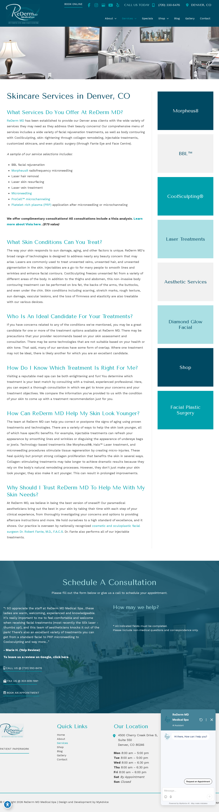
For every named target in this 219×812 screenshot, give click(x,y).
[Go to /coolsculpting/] (185, 196)
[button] (73, 5)
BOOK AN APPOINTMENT (22, 692)
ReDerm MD (15, 120)
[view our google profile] (103, 5)
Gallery (61, 755)
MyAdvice (102, 802)
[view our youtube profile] (110, 5)
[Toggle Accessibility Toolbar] (7, 804)
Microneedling (21, 193)
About (61, 738)
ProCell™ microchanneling (30, 199)
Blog (60, 751)
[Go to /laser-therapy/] (185, 239)
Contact (62, 759)
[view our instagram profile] (96, 5)
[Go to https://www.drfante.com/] (185, 410)
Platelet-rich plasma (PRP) (31, 204)
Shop (60, 747)
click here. (61, 657)
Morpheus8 (19, 170)
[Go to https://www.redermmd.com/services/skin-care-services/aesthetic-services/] (185, 282)
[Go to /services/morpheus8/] (185, 111)
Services (62, 743)
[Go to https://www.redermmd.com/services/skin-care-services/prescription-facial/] (185, 324)
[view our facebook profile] (89, 5)
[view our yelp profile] (118, 5)
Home (61, 734)
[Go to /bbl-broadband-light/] (185, 153)
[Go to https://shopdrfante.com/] (185, 367)
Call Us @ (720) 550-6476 (23, 668)
